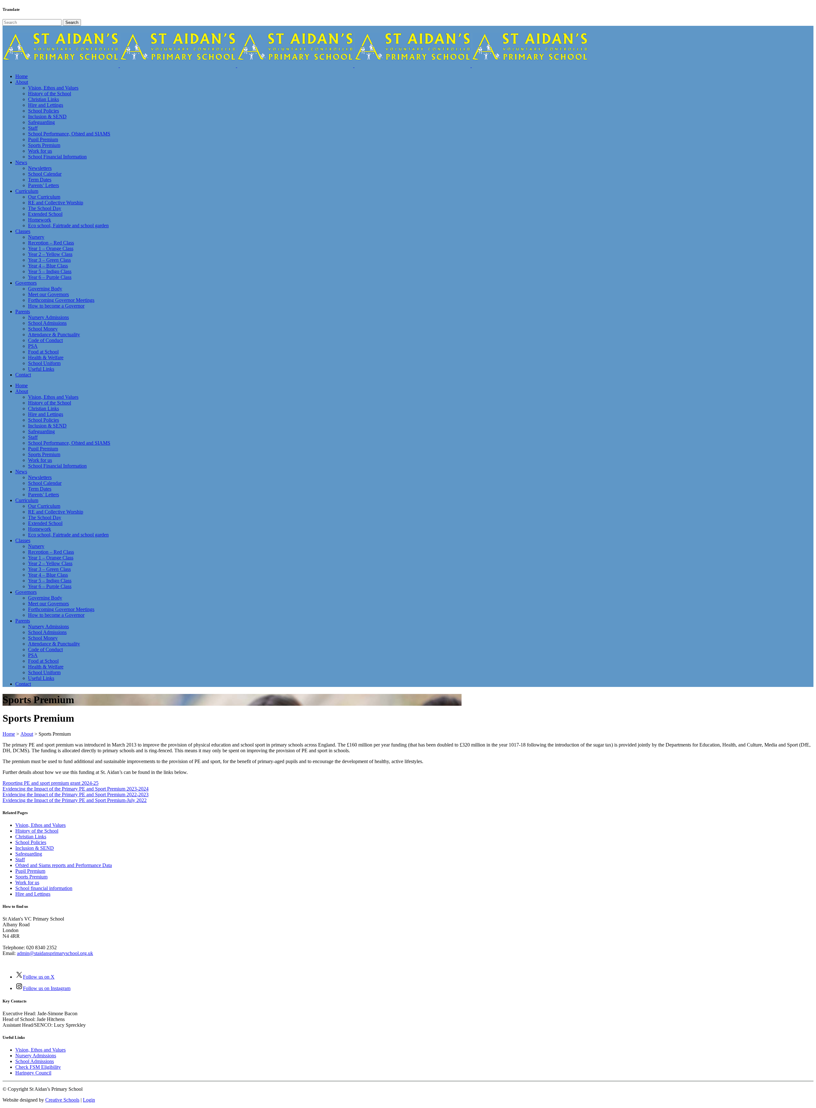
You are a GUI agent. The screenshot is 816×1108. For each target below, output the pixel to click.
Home (9, 734)
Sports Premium (31, 876)
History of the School (36, 831)
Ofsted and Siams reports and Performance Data (63, 865)
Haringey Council (33, 1072)
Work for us (27, 882)
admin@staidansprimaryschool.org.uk (55, 953)
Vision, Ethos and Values (40, 825)
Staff (20, 859)
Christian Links (30, 836)
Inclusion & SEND (34, 848)
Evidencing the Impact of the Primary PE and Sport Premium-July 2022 (75, 800)
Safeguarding (28, 854)
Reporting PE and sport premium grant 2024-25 (50, 783)
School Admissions (34, 1061)
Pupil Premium (30, 871)
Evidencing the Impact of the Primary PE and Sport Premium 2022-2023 (76, 794)
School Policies (30, 842)
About (26, 734)
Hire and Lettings (32, 894)
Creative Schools (62, 1100)
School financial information (43, 888)
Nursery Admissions (35, 1055)
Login (89, 1100)
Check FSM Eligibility (38, 1067)
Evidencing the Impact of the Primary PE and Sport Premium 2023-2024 (76, 788)
